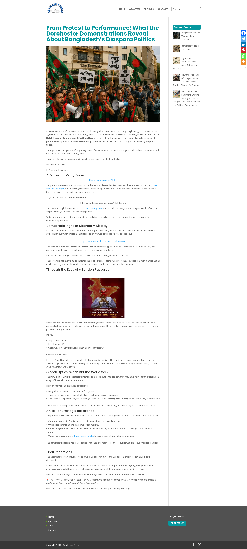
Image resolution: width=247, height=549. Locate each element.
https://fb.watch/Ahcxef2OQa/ (103, 180)
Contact (162, 9)
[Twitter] (243, 39)
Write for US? (177, 523)
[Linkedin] (243, 44)
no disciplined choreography (89, 208)
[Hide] (246, 67)
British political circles (84, 436)
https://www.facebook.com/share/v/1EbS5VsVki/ (103, 241)
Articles (149, 9)
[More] (243, 62)
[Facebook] (243, 33)
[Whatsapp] (243, 56)
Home (122, 9)
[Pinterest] (243, 50)
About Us (134, 9)
